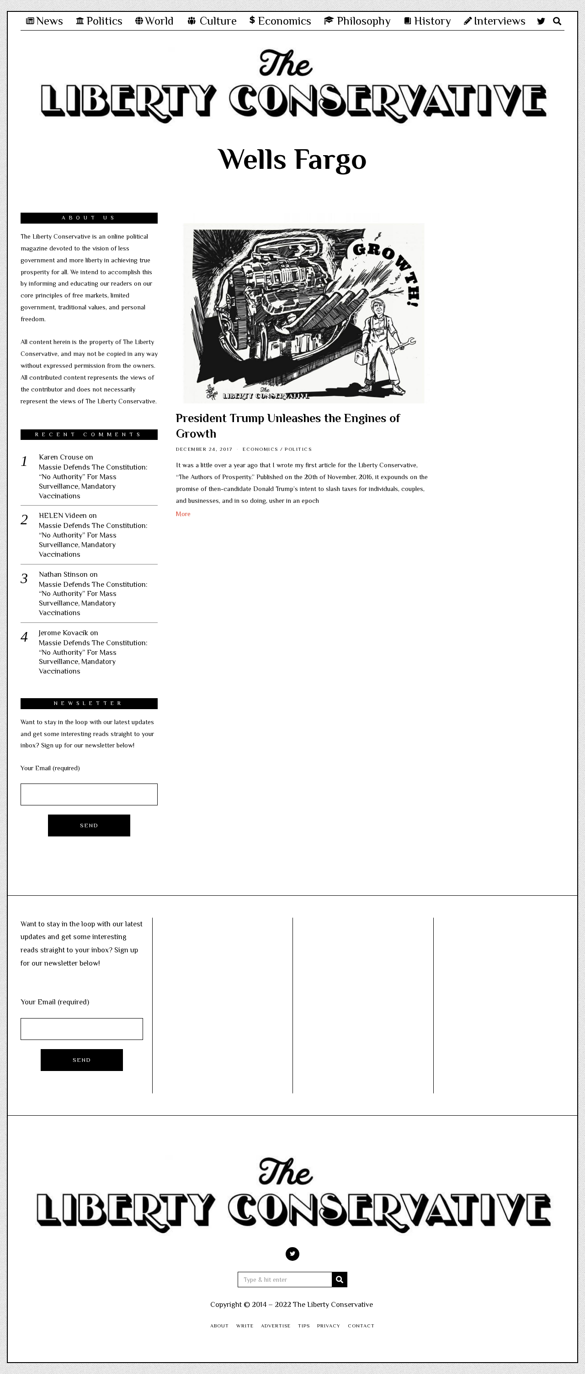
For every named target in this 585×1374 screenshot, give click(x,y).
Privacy (328, 1325)
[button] (339, 1279)
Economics (260, 449)
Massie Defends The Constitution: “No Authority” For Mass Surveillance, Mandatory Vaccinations (93, 481)
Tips (304, 1325)
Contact (361, 1325)
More (183, 513)
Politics (298, 449)
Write (245, 1325)
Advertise (276, 1325)
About (219, 1325)
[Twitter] (541, 21)
